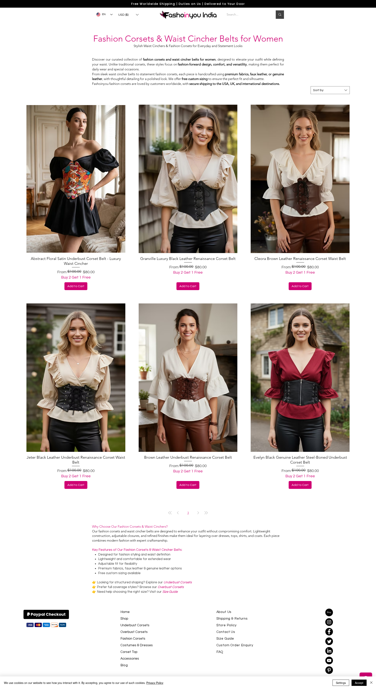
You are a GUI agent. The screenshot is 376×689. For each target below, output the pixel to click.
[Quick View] (75, 179)
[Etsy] (329, 612)
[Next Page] (198, 513)
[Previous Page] (177, 513)
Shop (124, 618)
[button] (128, 14)
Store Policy (226, 625)
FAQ (219, 652)
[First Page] (170, 513)
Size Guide (225, 638)
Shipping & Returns (232, 618)
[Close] (371, 683)
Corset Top (128, 652)
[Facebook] (329, 631)
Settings (341, 683)
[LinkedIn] (329, 651)
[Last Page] (206, 513)
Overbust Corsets (134, 632)
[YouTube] (329, 660)
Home (125, 612)
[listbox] (128, 14)
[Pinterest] (329, 670)
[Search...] (280, 14)
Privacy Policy (154, 683)
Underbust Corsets (134, 625)
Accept (359, 683)
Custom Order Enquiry (234, 645)
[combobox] (330, 90)
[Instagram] (329, 622)
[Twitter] (329, 641)
